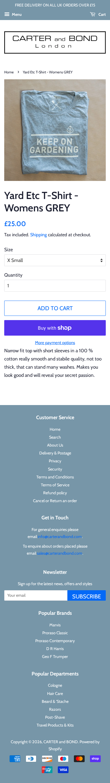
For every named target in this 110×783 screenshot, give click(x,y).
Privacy (55, 460)
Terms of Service (55, 484)
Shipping (38, 234)
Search (55, 437)
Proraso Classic (55, 632)
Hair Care (55, 693)
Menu (16, 14)
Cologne (55, 685)
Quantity (13, 275)
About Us (55, 445)
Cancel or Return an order (55, 500)
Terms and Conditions (55, 477)
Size (8, 249)
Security (55, 469)
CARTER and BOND (60, 741)
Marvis (55, 624)
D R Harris (55, 648)
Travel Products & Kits (55, 725)
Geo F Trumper (55, 656)
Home (9, 72)
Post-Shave (55, 717)
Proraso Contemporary (55, 640)
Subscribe (86, 596)
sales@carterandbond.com (59, 553)
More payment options (55, 342)
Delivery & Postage (55, 453)
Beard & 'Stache (55, 701)
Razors (55, 709)
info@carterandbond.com (60, 536)
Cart (102, 14)
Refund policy (55, 492)
